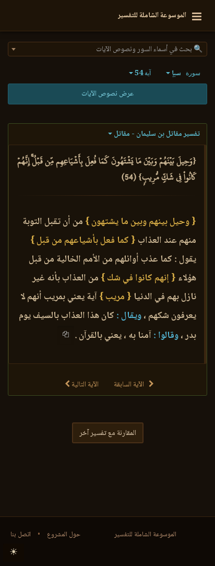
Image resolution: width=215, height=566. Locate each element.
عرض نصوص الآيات (107, 94)
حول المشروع (63, 534)
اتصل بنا (20, 534)
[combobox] (107, 49)
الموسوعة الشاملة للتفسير (145, 534)
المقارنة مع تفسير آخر (107, 433)
